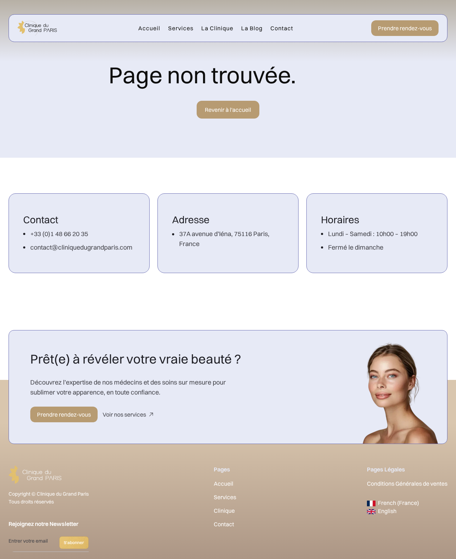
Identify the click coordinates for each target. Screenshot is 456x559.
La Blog (252, 28)
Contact (281, 28)
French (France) (398, 502)
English (387, 510)
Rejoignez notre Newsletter (43, 523)
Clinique (224, 510)
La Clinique (217, 28)
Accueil (149, 28)
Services (180, 28)
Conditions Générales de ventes (407, 483)
